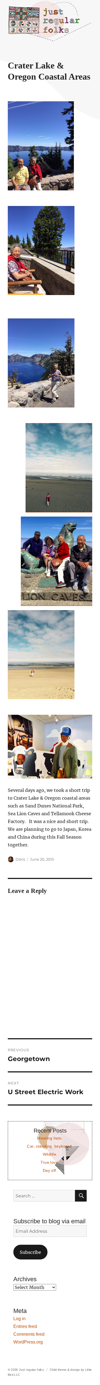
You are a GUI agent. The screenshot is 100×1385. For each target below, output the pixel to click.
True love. (50, 1162)
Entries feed (25, 1326)
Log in (19, 1318)
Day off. (50, 1170)
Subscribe (30, 1252)
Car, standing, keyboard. (50, 1146)
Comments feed (28, 1334)
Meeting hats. (50, 1138)
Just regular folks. (32, 1369)
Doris (20, 859)
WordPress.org (28, 1342)
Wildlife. (50, 1154)
